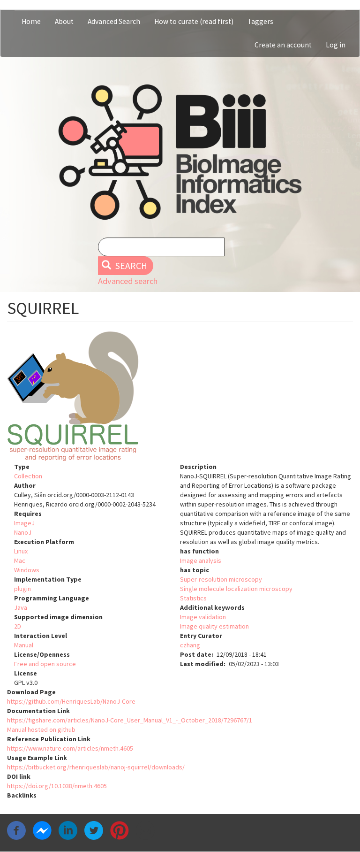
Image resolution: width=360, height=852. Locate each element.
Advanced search (128, 281)
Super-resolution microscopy (221, 579)
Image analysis (200, 560)
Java (20, 607)
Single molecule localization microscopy (236, 588)
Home (31, 21)
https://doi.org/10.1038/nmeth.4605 (57, 786)
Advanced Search (114, 21)
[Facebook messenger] (42, 830)
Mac (19, 560)
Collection (28, 476)
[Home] (180, 152)
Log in (335, 44)
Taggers (260, 21)
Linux (21, 551)
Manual (23, 645)
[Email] (145, 830)
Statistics (193, 598)
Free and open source (45, 664)
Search (130, 265)
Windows (26, 570)
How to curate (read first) (193, 21)
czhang (190, 645)
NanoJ (22, 532)
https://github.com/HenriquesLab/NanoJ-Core (71, 701)
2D (17, 626)
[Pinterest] (119, 830)
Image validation (203, 617)
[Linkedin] (68, 830)
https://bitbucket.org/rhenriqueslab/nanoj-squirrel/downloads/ (96, 767)
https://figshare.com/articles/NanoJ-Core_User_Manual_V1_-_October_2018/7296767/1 (129, 720)
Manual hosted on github (41, 729)
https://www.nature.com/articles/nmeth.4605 (70, 748)
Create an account (283, 44)
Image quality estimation (214, 626)
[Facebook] (16, 830)
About (64, 21)
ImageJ (24, 523)
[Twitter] (93, 830)
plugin (22, 588)
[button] (180, 396)
